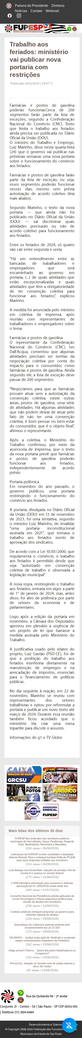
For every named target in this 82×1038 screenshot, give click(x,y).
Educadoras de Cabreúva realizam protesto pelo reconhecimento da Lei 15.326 (42, 926)
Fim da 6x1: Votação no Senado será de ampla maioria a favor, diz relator (42, 965)
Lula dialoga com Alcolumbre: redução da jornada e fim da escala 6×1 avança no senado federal (42, 872)
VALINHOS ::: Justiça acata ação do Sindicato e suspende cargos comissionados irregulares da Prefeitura (42, 939)
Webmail (52, 11)
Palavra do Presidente (31, 5)
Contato (36, 11)
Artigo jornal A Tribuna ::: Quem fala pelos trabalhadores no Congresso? (42, 952)
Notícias (21, 11)
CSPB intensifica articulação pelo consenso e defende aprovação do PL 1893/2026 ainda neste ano (42, 885)
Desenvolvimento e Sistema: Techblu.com (53, 1024)
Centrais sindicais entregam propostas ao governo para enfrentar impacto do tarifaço (42, 913)
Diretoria (58, 5)
